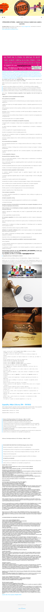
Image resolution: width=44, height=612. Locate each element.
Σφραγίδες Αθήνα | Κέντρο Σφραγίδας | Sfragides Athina (11, 594)
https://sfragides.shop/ (26, 26)
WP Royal (24, 604)
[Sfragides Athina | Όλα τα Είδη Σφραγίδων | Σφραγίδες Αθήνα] (22, 8)
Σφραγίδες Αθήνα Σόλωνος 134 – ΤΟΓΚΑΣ (16, 405)
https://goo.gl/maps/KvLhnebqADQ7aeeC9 (10, 29)
